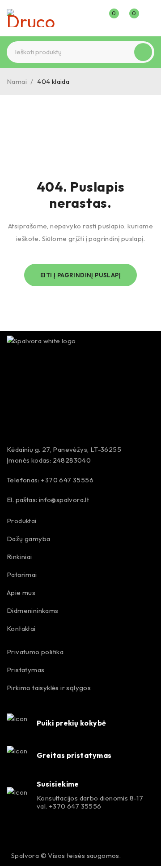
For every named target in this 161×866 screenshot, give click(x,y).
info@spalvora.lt (64, 499)
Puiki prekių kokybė (71, 722)
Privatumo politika (35, 651)
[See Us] (33, 833)
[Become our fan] (14, 833)
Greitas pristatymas (74, 755)
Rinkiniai (19, 556)
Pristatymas (25, 669)
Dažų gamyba (28, 538)
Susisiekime (58, 783)
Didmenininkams (33, 610)
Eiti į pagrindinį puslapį (80, 275)
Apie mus (21, 592)
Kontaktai (21, 628)
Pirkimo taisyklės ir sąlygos (49, 687)
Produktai (22, 520)
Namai (17, 81)
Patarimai (22, 574)
